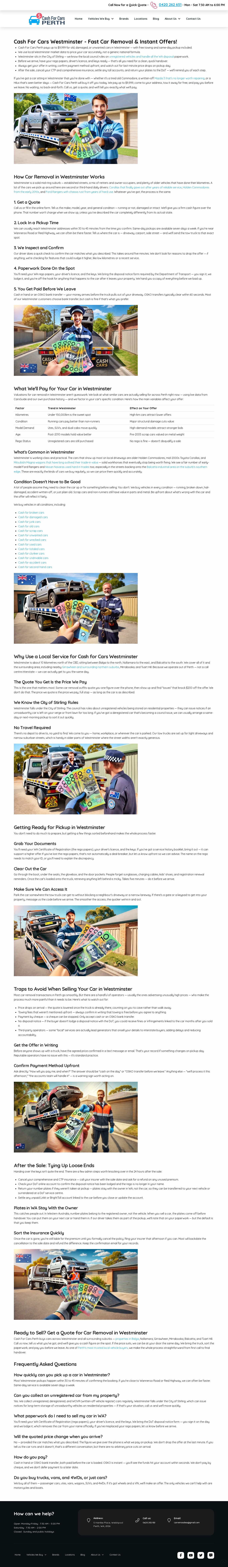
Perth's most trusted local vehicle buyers (103, 1347)
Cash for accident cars (32, 562)
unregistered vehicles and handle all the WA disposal (141, 56)
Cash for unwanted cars (33, 535)
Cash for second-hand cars (35, 567)
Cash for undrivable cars (33, 558)
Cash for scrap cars (30, 530)
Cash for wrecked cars (32, 539)
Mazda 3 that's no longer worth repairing (179, 78)
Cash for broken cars (31, 512)
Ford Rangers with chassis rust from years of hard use (79, 191)
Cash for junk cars (29, 521)
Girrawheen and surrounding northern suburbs (90, 667)
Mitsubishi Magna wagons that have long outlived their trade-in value (56, 462)
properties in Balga (127, 1338)
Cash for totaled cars (31, 549)
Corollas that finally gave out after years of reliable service (145, 187)
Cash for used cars (30, 544)
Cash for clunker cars (31, 553)
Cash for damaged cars (33, 517)
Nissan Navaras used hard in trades (67, 467)
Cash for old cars (28, 526)
